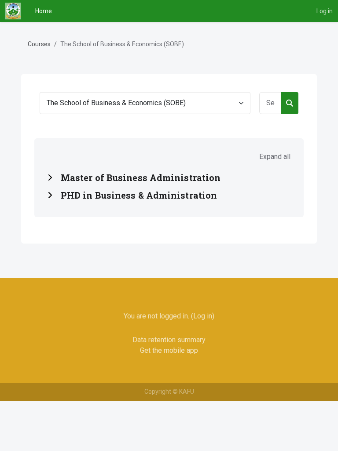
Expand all (274, 156)
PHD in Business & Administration (139, 195)
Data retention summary (169, 340)
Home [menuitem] (43, 11)
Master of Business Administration (140, 177)
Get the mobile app (169, 350)
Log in (324, 11)
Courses (39, 44)
